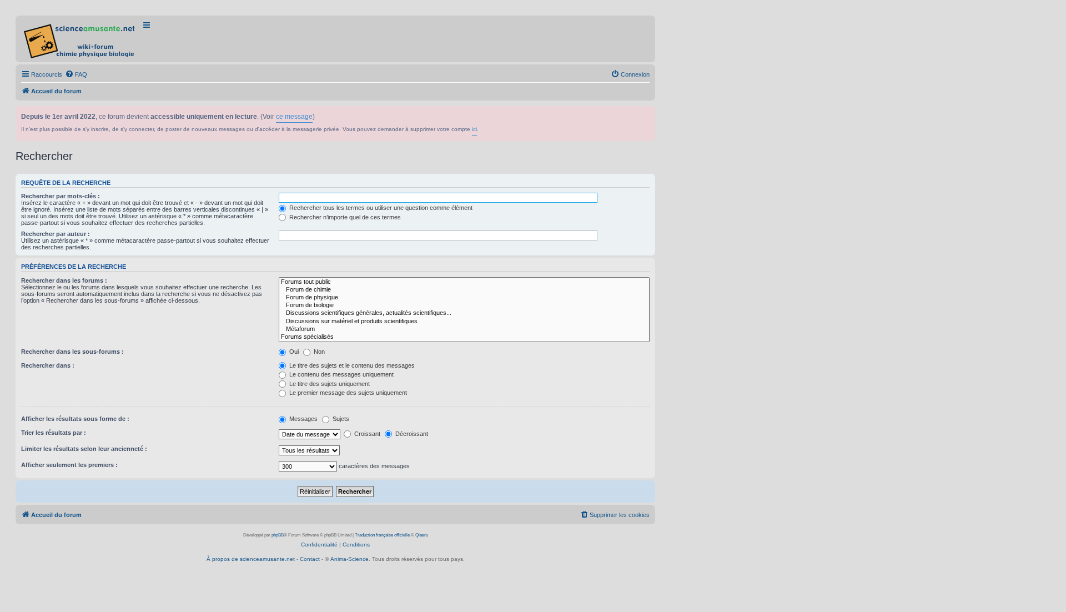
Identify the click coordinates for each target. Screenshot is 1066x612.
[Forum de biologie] (464, 305)
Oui (293, 351)
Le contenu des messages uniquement (341, 374)
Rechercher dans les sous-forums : (72, 351)
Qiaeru (421, 535)
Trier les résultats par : (53, 432)
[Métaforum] (464, 329)
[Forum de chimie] (464, 290)
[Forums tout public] (464, 282)
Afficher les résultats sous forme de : (75, 418)
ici (474, 129)
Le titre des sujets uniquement (329, 383)
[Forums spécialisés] (464, 337)
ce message (294, 117)
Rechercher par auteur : (55, 233)
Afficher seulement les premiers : (69, 464)
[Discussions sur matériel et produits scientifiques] (464, 321)
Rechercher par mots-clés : (60, 196)
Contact (310, 559)
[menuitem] (76, 74)
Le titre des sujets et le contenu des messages (351, 365)
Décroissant (411, 433)
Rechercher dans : (47, 365)
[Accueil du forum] (80, 38)
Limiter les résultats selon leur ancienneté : (84, 448)
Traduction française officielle (382, 535)
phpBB (277, 535)
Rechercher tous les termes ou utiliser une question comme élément (380, 207)
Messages (303, 418)
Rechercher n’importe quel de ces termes (344, 217)
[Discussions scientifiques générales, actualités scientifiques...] (464, 313)
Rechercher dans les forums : (64, 280)
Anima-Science (349, 559)
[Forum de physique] (464, 298)
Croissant (366, 433)
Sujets (340, 418)
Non (318, 351)
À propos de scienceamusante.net (251, 559)
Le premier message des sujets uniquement (347, 392)
